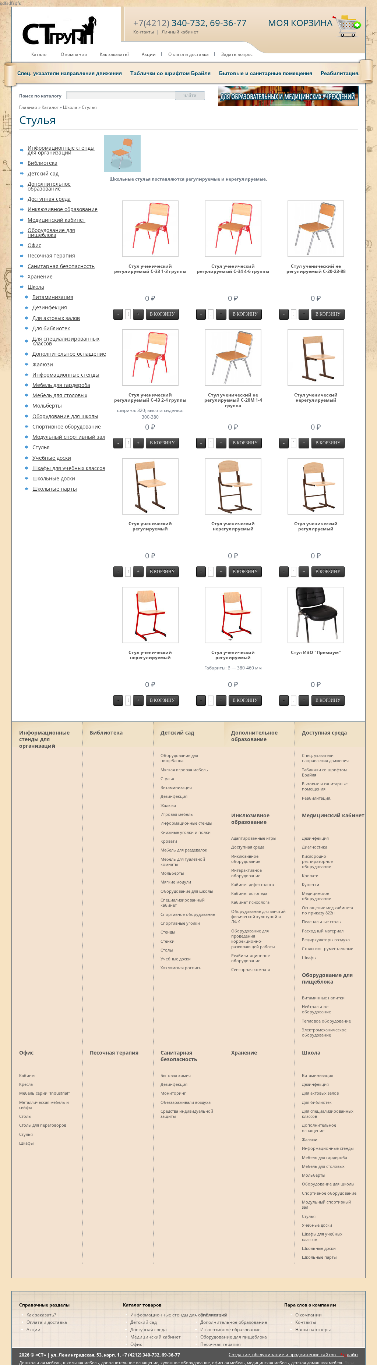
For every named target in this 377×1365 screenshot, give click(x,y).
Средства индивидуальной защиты (187, 1113)
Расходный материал (322, 931)
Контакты (143, 32)
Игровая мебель (177, 814)
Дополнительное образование (49, 186)
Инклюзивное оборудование (245, 858)
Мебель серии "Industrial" (44, 1093)
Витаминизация (52, 297)
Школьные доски (53, 478)
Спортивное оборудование (66, 426)
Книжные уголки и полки (186, 832)
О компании (74, 54)
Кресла (26, 1084)
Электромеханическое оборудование (324, 1032)
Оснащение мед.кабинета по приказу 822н (327, 910)
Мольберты (47, 405)
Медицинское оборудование (316, 896)
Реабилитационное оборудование (250, 958)
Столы (167, 950)
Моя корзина (300, 23)
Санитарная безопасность (61, 266)
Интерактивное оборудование (246, 872)
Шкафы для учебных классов (68, 468)
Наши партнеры (313, 1329)
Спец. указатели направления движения (69, 73)
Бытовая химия (176, 1075)
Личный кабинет (180, 32)
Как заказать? (114, 54)
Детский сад (43, 173)
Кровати (169, 841)
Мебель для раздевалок (184, 850)
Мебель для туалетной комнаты (183, 861)
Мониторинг (173, 1093)
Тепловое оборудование (326, 1021)
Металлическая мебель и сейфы (44, 1104)
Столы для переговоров (42, 1125)
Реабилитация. (340, 73)
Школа (70, 107)
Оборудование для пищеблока (51, 232)
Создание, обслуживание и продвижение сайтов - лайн (293, 1354)
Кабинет (27, 1075)
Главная (28, 107)
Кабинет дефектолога (252, 884)
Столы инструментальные (327, 948)
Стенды (168, 932)
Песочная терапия (51, 255)
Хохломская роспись (181, 967)
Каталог (39, 54)
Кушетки (310, 884)
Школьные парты (54, 489)
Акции (149, 54)
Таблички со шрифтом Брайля (170, 73)
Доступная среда (49, 199)
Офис (34, 245)
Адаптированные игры (253, 838)
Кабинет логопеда (249, 893)
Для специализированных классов (65, 340)
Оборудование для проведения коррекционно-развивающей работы (253, 938)
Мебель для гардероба (61, 385)
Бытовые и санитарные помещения (265, 73)
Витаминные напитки (323, 997)
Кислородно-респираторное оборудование (317, 861)
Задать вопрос (237, 54)
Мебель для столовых (59, 395)
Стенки (168, 941)
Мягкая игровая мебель (184, 769)
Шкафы (309, 957)
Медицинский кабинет (56, 220)
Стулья (89, 107)
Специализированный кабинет (183, 902)
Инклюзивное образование (63, 209)
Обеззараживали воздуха (186, 1102)
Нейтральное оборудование (316, 1009)
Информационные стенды (65, 375)
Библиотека (42, 163)
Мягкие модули (176, 882)
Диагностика (314, 847)
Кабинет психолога (250, 902)
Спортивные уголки (180, 923)
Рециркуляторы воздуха (326, 939)
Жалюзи (42, 364)
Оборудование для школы (65, 416)
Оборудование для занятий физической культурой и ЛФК (258, 917)
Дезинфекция (49, 307)
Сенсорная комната (250, 969)
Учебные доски (51, 458)
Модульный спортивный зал (68, 437)
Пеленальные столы (321, 921)
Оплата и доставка (188, 54)
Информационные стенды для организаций (61, 150)
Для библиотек (51, 328)
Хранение (40, 276)
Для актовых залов (56, 318)
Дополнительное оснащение (69, 354)
